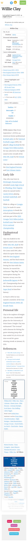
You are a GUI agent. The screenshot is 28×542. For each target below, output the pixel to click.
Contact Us (17, 521)
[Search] (15, 2)
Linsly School (16, 55)
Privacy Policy (14, 533)
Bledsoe (11, 468)
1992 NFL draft (8, 157)
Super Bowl (7, 289)
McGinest (12, 479)
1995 (16, 70)
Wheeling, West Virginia (17, 56)
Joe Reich (7, 426)
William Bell (8, 401)
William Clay (8, 25)
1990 (18, 90)
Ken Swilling (16, 408)
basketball (13, 197)
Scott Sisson (7, 408)
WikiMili (5, 2)
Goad (14, 481)
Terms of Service (14, 529)
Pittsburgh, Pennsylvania (16, 43)
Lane (11, 475)
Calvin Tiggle (8, 411)
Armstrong (7, 474)
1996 (18, 72)
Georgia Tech (16, 60)
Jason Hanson (15, 447)
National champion (10, 90)
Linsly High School (17, 185)
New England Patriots (9, 72)
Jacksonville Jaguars (10, 280)
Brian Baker (18, 416)
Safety (14, 34)
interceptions (8, 210)
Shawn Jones (14, 403)
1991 (6, 95)
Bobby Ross (15, 413)
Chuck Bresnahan (9, 419)
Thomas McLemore (10, 449)
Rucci (5, 475)
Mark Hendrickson (16, 421)
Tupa (14, 493)
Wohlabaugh (8, 477)
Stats (6, 121)
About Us (14, 525)
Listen (22, 2)
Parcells (10, 497)
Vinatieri (6, 493)
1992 (13, 62)
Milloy (6, 489)
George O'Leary (9, 424)
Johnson (14, 485)
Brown (6, 485)
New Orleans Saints (9, 75)
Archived (8, 364)
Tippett (6, 483)
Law (12, 487)
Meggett (15, 491)
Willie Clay (15, 401)
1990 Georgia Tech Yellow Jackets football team (13, 219)
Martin (20, 468)
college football (13, 145)
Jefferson (7, 472)
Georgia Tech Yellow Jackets (13, 148)
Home (9, 521)
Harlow (16, 474)
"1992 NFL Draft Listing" (13, 352)
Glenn (18, 470)
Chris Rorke (14, 426)
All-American (17, 92)
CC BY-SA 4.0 (21, 503)
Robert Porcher (8, 444)
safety (11, 139)
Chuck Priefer (19, 424)
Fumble (11, 116)
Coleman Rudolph (15, 406)
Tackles (10, 107)
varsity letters (8, 194)
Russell (10, 470)
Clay (18, 487)
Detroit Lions (7, 70)
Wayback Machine (11, 366)
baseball (6, 200)
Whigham (7, 495)
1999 (17, 75)
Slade (14, 483)
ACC (16, 97)
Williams (6, 481)
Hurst (5, 487)
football (6, 139)
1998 (22, 72)
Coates (16, 472)
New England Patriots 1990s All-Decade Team (13, 303)
